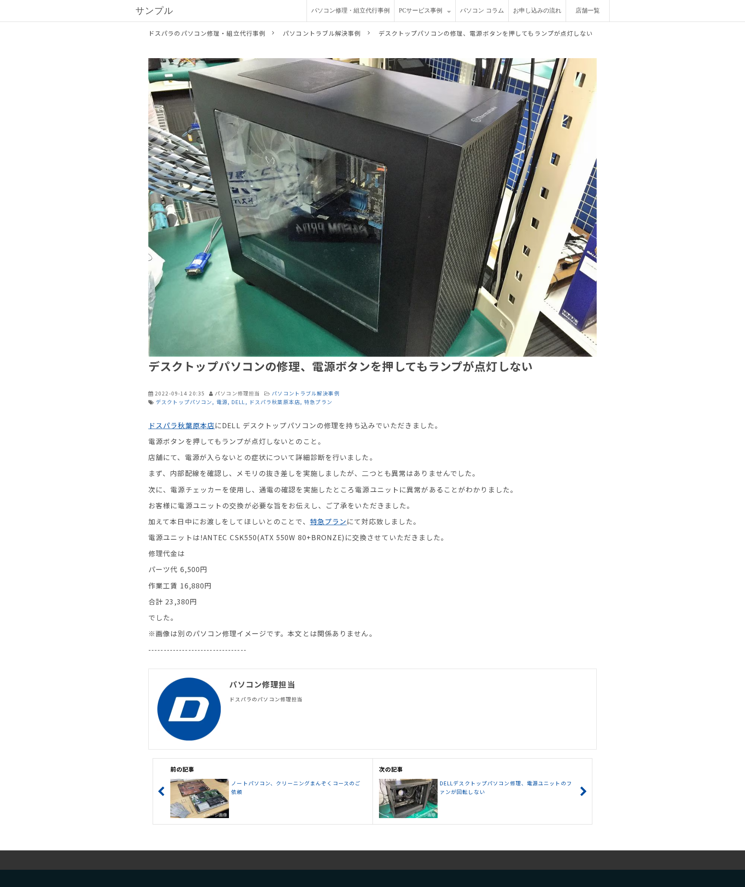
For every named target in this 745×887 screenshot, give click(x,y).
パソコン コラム (482, 10)
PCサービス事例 (420, 10)
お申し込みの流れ (537, 10)
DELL (238, 401)
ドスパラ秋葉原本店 (274, 401)
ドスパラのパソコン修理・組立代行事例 (207, 33)
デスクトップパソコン (184, 401)
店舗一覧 (588, 10)
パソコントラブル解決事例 (322, 33)
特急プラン (318, 401)
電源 (222, 401)
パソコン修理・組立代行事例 (350, 10)
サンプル (154, 11)
